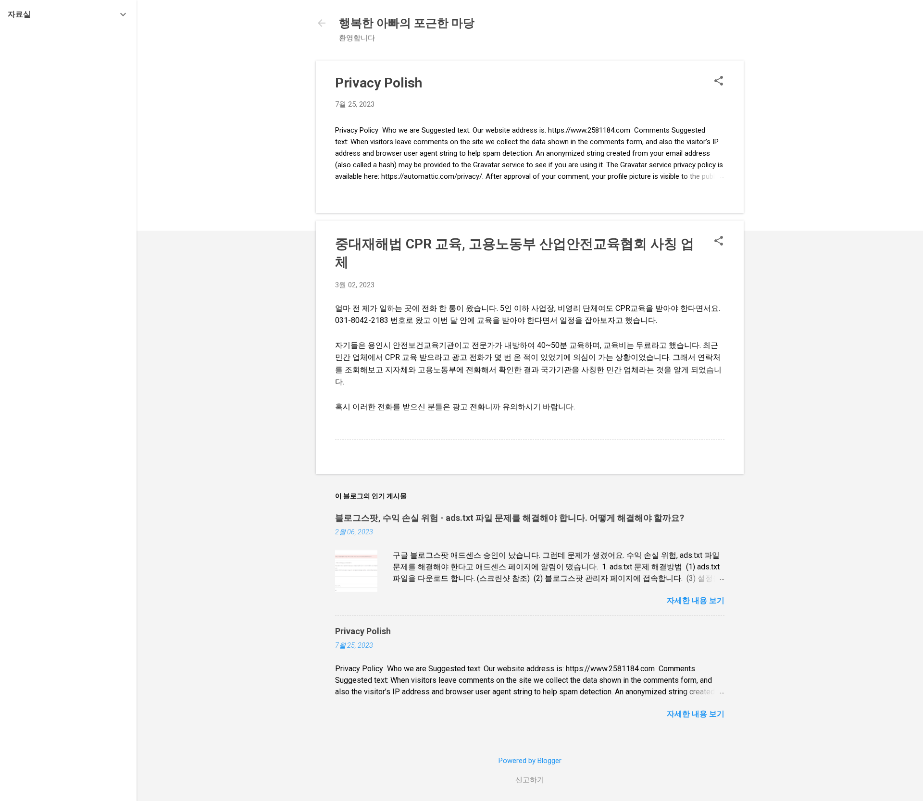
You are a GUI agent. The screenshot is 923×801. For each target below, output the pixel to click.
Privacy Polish (378, 83)
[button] (718, 81)
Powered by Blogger (530, 760)
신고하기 (529, 780)
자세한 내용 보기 (695, 600)
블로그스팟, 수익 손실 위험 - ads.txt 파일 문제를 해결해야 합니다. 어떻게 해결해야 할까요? (509, 518)
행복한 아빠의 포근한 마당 (406, 23)
